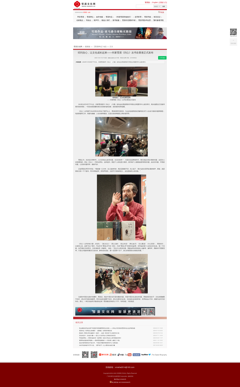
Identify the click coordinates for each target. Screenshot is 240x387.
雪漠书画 (147, 17)
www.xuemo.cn (112, 58)
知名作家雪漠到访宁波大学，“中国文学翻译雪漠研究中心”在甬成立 (98, 343)
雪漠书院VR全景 (144, 20)
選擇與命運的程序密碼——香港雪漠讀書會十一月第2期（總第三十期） (100, 340)
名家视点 (79, 20)
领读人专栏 (105, 20)
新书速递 (116, 20)
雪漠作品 (109, 17)
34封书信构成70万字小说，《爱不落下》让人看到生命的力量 (97, 345)
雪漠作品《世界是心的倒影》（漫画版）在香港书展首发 (95, 330)
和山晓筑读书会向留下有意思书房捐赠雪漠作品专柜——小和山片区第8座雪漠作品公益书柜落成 (107, 328)
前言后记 (157, 17)
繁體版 (147, 2)
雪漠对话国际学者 (129, 20)
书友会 (88, 20)
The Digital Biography (159, 354)
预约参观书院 (158, 20)
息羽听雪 (138, 17)
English (155, 2)
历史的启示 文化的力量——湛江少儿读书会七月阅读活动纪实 (97, 335)
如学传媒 (99, 17)
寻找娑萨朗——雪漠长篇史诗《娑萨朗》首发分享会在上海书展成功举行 (100, 338)
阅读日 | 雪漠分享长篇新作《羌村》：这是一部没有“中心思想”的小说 (99, 333)
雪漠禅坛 (90, 17)
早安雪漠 (80, 17)
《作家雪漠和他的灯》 (123, 17)
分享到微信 (162, 58)
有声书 (96, 20)
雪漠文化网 (78, 46)
